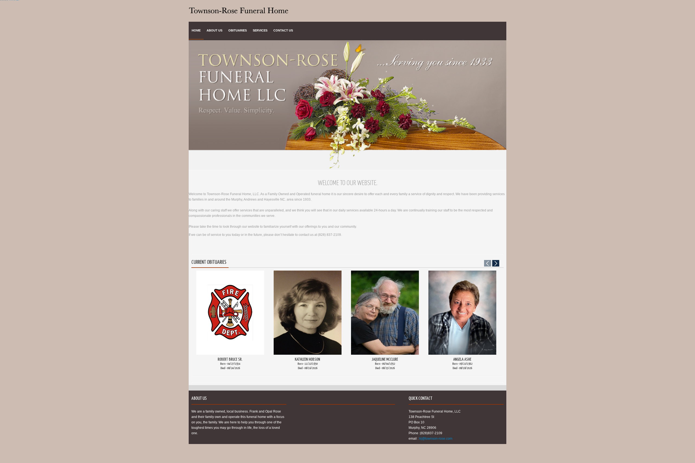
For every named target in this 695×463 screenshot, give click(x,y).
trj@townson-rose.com (435, 438)
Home (196, 30)
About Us (214, 30)
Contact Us (283, 30)
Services (260, 30)
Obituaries (237, 30)
